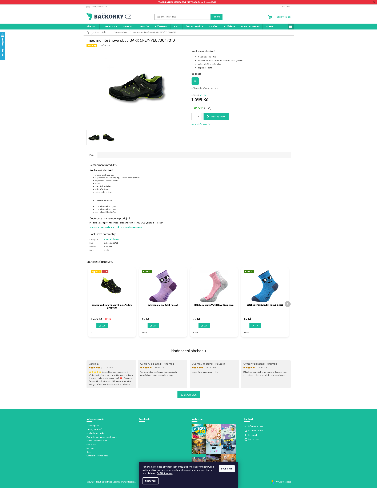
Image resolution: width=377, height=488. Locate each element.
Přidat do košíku (218, 116)
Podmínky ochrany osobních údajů (102, 437)
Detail (102, 325)
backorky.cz (253, 439)
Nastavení (150, 481)
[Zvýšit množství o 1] (202, 115)
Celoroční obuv (111, 239)
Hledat (216, 16)
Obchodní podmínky (95, 433)
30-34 (195, 332)
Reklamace (91, 444)
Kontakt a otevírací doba (101, 227)
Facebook (252, 435)
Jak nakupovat (93, 425)
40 (92, 332)
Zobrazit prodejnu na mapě (129, 227)
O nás (89, 452)
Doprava (90, 448)
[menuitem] (91, 27)
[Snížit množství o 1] (202, 118)
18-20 (144, 332)
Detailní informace (200, 124)
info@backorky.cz (256, 426)
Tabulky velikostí (94, 429)
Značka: (105, 45)
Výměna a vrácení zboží (97, 440)
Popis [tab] (92, 155)
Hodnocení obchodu (188, 350)
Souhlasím (226, 468)
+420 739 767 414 (255, 430)
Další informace (165, 473)
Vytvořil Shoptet (283, 481)
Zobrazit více (189, 394)
